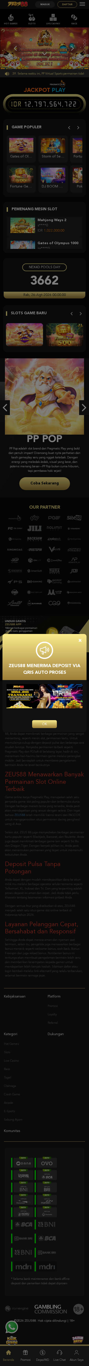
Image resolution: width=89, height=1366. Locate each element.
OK (44, 724)
